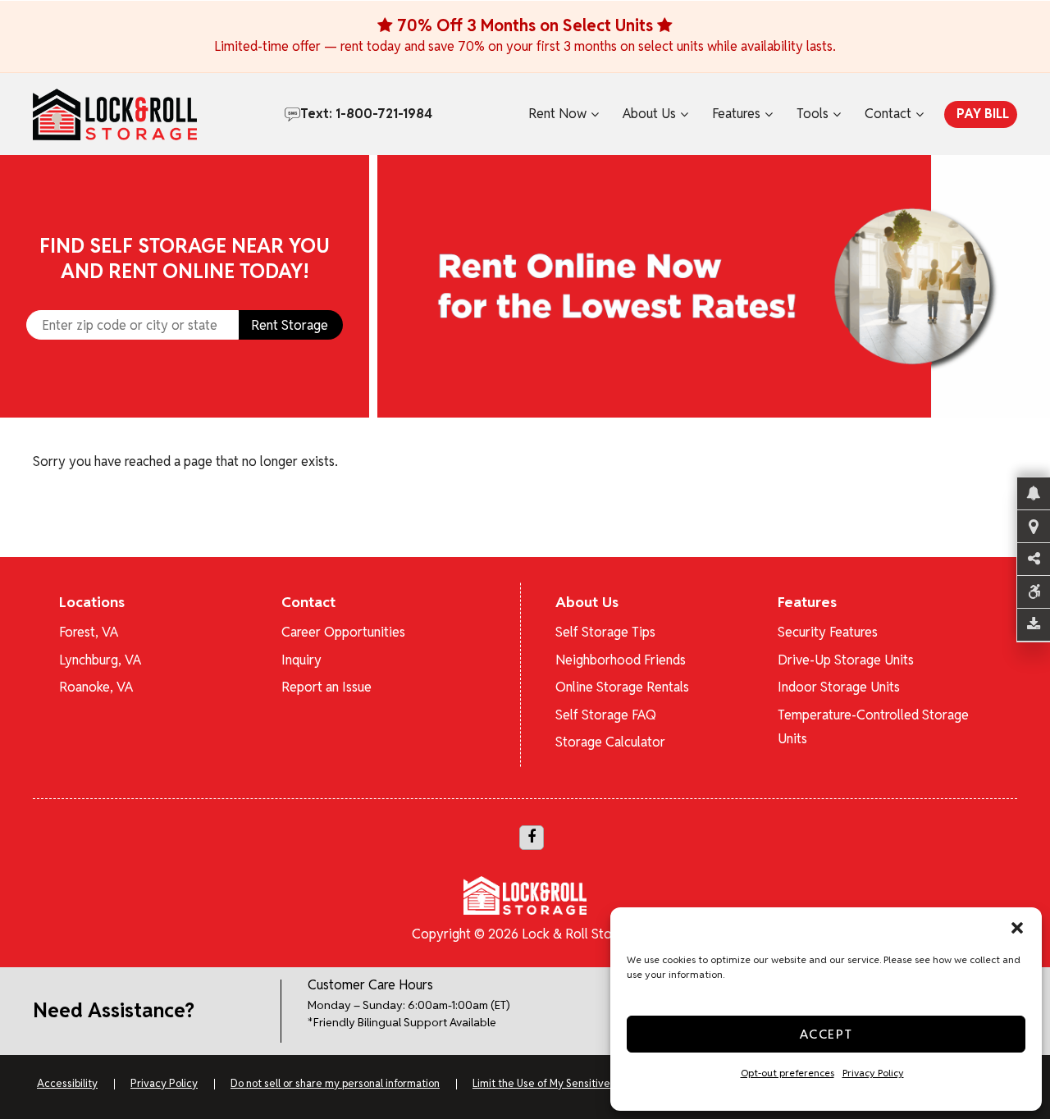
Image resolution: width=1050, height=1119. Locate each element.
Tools (813, 113)
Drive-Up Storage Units (846, 660)
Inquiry (301, 660)
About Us (649, 113)
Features (736, 113)
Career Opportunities (343, 632)
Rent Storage (289, 325)
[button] (1017, 928)
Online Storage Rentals (622, 687)
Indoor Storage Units (839, 687)
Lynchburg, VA (100, 660)
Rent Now (557, 113)
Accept (826, 1034)
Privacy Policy (873, 1072)
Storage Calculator (610, 742)
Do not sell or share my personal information (335, 1083)
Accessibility (67, 1083)
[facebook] (531, 837)
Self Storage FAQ (605, 715)
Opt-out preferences (787, 1072)
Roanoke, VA (96, 687)
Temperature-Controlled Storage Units (873, 726)
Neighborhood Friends (620, 660)
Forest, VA (88, 632)
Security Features (828, 632)
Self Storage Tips (605, 632)
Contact (888, 113)
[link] (713, 286)
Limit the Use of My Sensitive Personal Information (591, 1083)
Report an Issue (326, 687)
